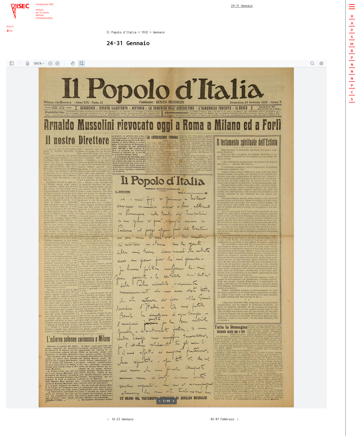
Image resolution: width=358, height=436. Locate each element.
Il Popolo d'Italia (121, 32)
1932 (144, 32)
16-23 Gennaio (122, 419)
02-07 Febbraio (222, 419)
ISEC (14, 5)
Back (10, 26)
